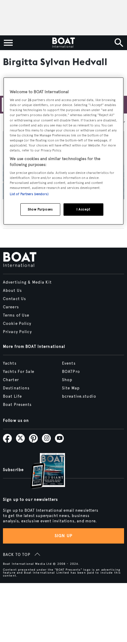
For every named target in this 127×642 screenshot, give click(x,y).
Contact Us (14, 299)
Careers (11, 307)
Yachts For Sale (18, 371)
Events (69, 363)
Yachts (10, 363)
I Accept (83, 209)
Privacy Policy (17, 332)
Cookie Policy (17, 323)
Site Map (71, 388)
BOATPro (71, 371)
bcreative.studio (79, 396)
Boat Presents (17, 404)
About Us (12, 290)
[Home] (63, 42)
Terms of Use (16, 315)
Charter (11, 380)
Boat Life (12, 396)
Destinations (16, 388)
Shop (67, 380)
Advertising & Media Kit (27, 282)
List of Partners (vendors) (29, 194)
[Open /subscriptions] (43, 471)
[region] (63, 151)
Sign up (63, 535)
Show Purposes (40, 209)
